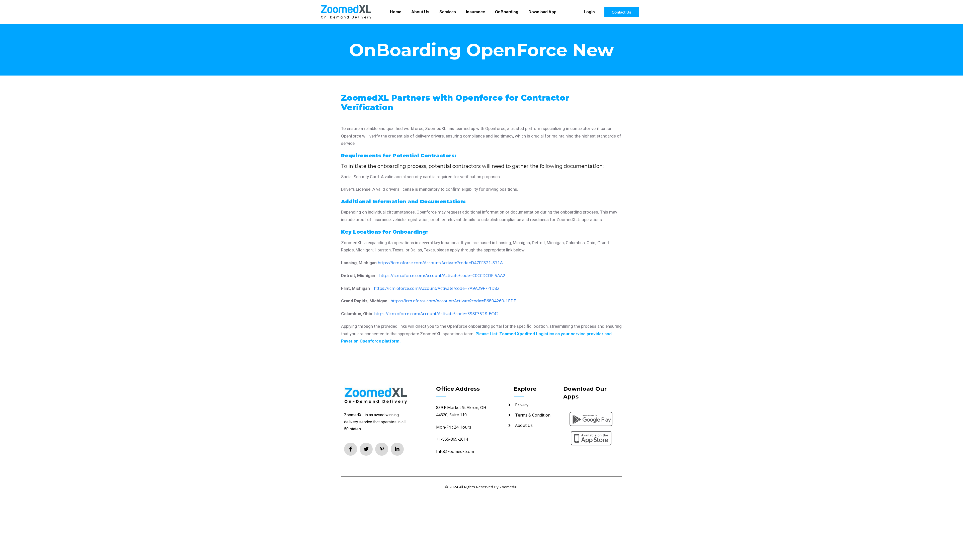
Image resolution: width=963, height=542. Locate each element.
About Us (420, 12)
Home (395, 12)
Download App (542, 12)
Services (447, 12)
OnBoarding (506, 12)
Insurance (475, 12)
